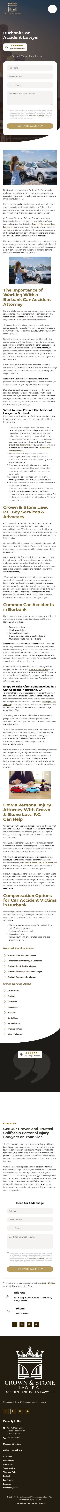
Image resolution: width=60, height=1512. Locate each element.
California (12, 1001)
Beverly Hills (13, 990)
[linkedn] (22, 1324)
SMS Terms (41, 115)
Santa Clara (13, 1018)
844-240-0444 (48, 1283)
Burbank (12, 996)
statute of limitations (38, 669)
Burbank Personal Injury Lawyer (22, 977)
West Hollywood (15, 1034)
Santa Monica (14, 1023)
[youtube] (36, 1324)
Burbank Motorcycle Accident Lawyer (25, 971)
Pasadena (12, 1012)
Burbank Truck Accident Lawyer (22, 966)
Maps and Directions (12, 1444)
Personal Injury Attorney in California (25, 960)
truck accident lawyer (20, 444)
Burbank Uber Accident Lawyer (22, 955)
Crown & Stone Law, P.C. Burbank (38, 862)
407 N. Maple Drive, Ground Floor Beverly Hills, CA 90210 (33, 1299)
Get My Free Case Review (30, 126)
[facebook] (15, 1324)
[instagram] (29, 1324)
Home (6, 56)
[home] (12, 9)
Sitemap (42, 1503)
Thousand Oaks (15, 1029)
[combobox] (10, 85)
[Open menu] (52, 9)
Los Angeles (13, 1007)
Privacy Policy (32, 115)
